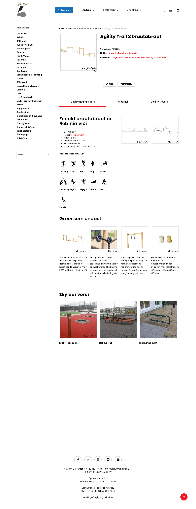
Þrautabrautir (85, 28)
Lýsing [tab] (109, 83)
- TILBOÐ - (22, 33)
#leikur (149, 57)
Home (61, 28)
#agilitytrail (118, 57)
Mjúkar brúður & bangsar (29, 101)
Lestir (19, 93)
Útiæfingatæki (24, 131)
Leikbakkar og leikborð (28, 86)
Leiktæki (21, 89)
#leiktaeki (140, 57)
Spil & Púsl (22, 119)
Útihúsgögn (22, 134)
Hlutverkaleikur (24, 63)
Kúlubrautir (22, 82)
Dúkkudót (21, 41)
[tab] (82, 102)
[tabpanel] (119, 136)
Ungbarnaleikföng (26, 127)
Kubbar (20, 78)
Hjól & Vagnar (23, 56)
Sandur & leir (23, 112)
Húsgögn (21, 67)
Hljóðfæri (21, 60)
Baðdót (20, 37)
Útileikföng (22, 138)
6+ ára (98, 28)
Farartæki (21, 52)
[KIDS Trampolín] (78, 319)
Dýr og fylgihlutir (25, 45)
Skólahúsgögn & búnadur (29, 116)
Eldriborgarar (23, 48)
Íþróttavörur (22, 71)
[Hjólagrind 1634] (158, 319)
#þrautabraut (159, 57)
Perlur (20, 104)
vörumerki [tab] (126, 83)
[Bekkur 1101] (118, 319)
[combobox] (34, 154)
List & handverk (24, 97)
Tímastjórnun (23, 123)
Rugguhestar (23, 108)
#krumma (129, 57)
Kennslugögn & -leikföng (29, 74)
